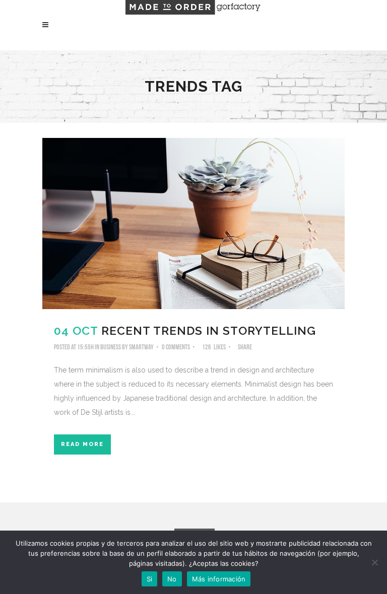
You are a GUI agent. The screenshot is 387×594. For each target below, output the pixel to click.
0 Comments (176, 347)
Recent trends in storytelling (208, 330)
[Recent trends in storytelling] (193, 223)
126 (214, 347)
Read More (82, 444)
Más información (219, 579)
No (172, 579)
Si (150, 579)
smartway (141, 347)
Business (110, 347)
